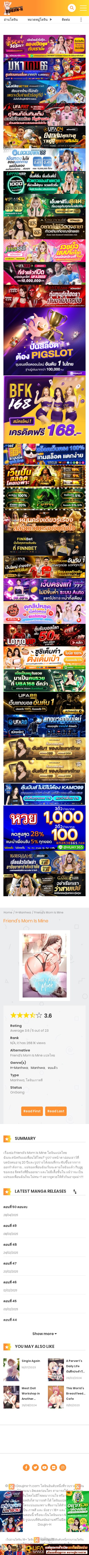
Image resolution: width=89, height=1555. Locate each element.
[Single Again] (11, 1369)
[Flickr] (53, 1467)
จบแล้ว (53, 1067)
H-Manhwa (23, 912)
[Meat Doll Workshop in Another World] (11, 1397)
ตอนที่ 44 (10, 1320)
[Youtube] (44, 1467)
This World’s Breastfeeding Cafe (77, 1393)
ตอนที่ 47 (10, 1263)
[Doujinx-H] (13, 8)
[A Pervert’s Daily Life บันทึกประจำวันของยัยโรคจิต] (56, 1369)
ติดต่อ (66, 19)
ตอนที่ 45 (10, 1301)
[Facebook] (26, 1467)
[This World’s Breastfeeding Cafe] (56, 1397)
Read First (32, 1111)
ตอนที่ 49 (10, 1225)
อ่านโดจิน (11, 19)
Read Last (55, 1111)
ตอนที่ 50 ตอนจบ (15, 1207)
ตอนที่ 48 (10, 1244)
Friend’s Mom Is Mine (48, 912)
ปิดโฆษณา (47, 1539)
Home (8, 912)
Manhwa (38, 1067)
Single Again (31, 1361)
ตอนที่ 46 (10, 1282)
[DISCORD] (62, 1467)
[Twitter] (35, 1467)
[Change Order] (75, 1191)
